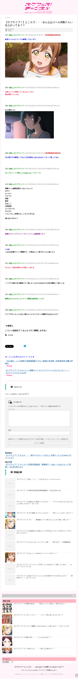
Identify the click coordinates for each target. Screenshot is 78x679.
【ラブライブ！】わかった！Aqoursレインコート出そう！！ (37, 553)
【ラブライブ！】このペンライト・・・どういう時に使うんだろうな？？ (38, 615)
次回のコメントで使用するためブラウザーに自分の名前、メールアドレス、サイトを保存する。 (38, 439)
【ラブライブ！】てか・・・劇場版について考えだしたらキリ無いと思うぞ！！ (43, 520)
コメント (11, 409)
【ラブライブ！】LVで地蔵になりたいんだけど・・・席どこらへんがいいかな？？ (44, 513)
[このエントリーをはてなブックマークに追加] (25, 346)
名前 (9, 430)
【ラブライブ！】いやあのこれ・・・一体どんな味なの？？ (33, 648)
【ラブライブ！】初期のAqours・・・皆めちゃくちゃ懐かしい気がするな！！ (40, 604)
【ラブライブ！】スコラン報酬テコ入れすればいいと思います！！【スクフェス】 (41, 626)
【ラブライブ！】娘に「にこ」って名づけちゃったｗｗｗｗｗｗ (38, 479)
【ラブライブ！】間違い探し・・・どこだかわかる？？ (32, 637)
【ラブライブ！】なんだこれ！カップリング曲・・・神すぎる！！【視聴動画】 (43, 542)
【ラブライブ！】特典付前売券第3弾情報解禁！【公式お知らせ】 (38, 490)
